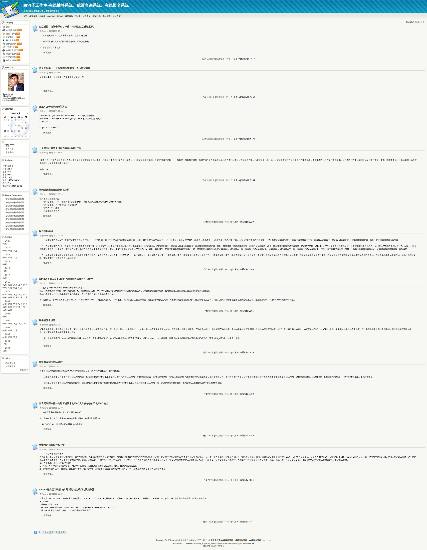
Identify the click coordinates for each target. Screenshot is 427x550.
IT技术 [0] (10, 47)
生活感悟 (33, 16)
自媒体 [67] (11, 34)
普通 (417, 22)
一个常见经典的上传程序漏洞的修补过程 (60, 148)
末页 (63, 532)
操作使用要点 (46, 231)
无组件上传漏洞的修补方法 (53, 106)
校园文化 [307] (12, 50)
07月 (10, 251)
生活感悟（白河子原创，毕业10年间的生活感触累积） (67, 26)
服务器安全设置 (47, 320)
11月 (15, 288)
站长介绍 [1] (11, 60)
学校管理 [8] (11, 57)
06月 (5, 251)
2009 (7, 301)
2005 (7, 334)
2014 (7, 261)
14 (5, 131)
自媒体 (42, 16)
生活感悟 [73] (12, 30)
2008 (7, 314)
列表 (422, 22)
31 (15, 139)
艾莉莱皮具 (11, 366)
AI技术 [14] (11, 40)
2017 (7, 248)
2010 (7, 291)
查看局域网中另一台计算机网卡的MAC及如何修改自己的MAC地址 (73, 403)
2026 (7, 241)
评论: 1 (228, 480)
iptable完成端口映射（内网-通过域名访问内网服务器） (68, 489)
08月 (15, 251)
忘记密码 (10, 152)
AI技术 (60, 16)
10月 (5, 271)
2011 (7, 282)
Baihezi (10, 94)
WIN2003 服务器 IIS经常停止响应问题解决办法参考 (66, 278)
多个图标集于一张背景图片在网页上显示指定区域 (64, 68)
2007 (7, 320)
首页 (25, 16)
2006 (7, 327)
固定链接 (220, 59)
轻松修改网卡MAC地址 (51, 361)
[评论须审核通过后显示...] (15, 199)
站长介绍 (117, 16)
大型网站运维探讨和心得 (52, 445)
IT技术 (78, 16)
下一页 (55, 532)
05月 (5, 244)
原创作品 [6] (11, 54)
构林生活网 (11, 363)
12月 (20, 288)
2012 (7, 275)
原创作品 (97, 16)
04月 (5, 257)
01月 (5, 285)
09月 (10, 288)
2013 (7, 268)
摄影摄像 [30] (12, 44)
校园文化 (87, 16)
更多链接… (25, 370)
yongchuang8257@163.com (14, 98)
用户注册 (10, 149)
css (269, 540)
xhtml (264, 540)
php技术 (51, 16)
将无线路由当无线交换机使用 (54, 189)
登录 (8, 146)
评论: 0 (229, 59)
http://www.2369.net (10, 100)
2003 (7, 348)
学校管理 (107, 16)
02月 (10, 294)
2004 (7, 341)
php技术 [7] (11, 37)
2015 (7, 254)
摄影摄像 (69, 16)
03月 (5, 264)
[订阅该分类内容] (20, 30)
